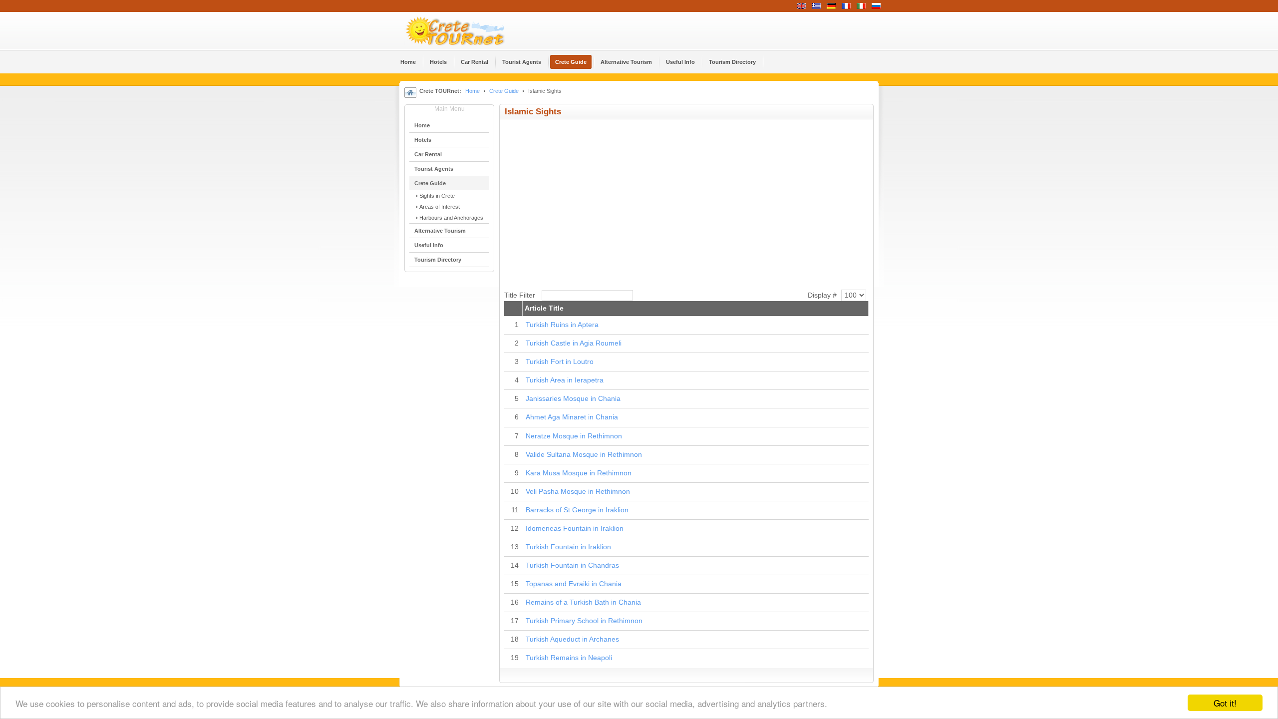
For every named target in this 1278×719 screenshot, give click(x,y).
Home (472, 91)
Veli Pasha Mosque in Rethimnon (578, 491)
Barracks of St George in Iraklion (577, 510)
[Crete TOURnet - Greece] (466, 30)
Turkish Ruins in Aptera (562, 325)
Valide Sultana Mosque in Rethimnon (584, 454)
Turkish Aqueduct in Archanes (572, 639)
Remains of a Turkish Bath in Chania (583, 602)
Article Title (544, 308)
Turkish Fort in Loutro (560, 361)
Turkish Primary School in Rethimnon (584, 621)
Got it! (1225, 703)
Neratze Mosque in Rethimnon (574, 436)
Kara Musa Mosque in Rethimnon (579, 473)
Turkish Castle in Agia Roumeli (574, 343)
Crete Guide (504, 91)
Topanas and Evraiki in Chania (574, 584)
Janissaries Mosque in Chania (573, 398)
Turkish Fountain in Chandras (572, 565)
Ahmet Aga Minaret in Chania (572, 417)
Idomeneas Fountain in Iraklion (575, 528)
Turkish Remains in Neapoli (569, 658)
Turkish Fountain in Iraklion (568, 547)
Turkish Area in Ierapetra (565, 380)
